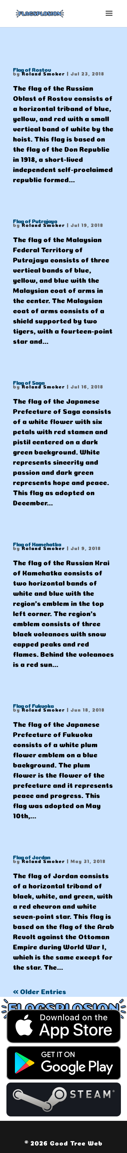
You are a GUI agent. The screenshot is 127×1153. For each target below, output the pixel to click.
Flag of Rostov (32, 69)
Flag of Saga (28, 382)
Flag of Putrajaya (35, 220)
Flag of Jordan (31, 856)
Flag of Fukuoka (33, 705)
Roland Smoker (43, 73)
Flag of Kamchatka (37, 543)
